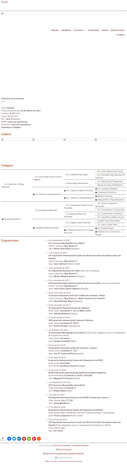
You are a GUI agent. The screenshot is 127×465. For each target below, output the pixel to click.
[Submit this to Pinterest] (24, 439)
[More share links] (39, 439)
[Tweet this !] (14, 439)
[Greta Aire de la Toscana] (16, 160)
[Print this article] (29, 439)
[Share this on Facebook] (9, 439)
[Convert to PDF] (34, 439)
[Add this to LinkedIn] (19, 439)
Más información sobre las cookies (70, 461)
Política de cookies (51, 461)
